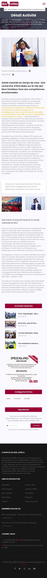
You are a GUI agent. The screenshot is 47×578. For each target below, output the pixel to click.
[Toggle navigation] (44, 4)
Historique (6, 485)
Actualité (27, 398)
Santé (8, 398)
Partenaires (6, 497)
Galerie (4, 501)
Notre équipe (7, 489)
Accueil (5, 20)
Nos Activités (17, 20)
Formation (17, 398)
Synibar (23, 564)
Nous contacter (31, 501)
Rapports (29, 497)
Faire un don (30, 485)
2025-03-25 (6, 74)
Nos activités (7, 493)
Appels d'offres (31, 489)
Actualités (29, 493)
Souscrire (36, 425)
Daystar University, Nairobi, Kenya (14, 71)
